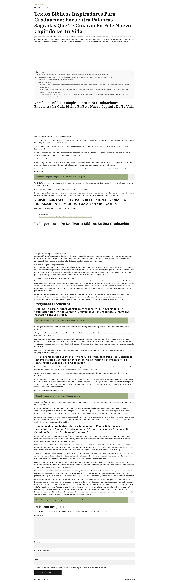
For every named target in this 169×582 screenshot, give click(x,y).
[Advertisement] (84, 56)
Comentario (39, 515)
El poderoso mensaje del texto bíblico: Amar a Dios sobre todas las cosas (65, 217)
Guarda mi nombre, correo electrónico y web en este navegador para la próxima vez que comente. (71, 568)
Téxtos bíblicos (39, 4)
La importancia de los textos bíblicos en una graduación (55, 79)
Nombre (37, 542)
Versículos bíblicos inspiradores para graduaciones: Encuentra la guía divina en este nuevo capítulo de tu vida (72, 74)
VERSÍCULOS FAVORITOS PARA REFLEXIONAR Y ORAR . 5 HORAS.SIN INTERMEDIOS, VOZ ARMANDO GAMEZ (75, 77)
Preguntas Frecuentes (44, 82)
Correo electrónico (41, 550)
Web (36, 559)
